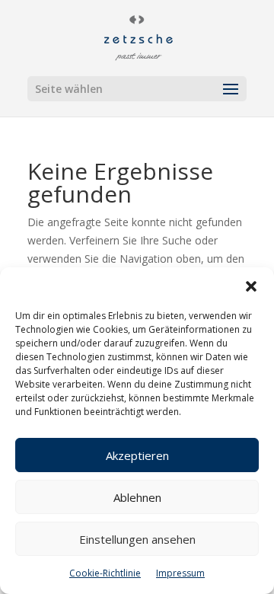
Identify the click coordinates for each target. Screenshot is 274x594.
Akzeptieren (137, 455)
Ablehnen (137, 497)
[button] (251, 286)
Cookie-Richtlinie (105, 573)
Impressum (180, 573)
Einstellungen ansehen (137, 539)
